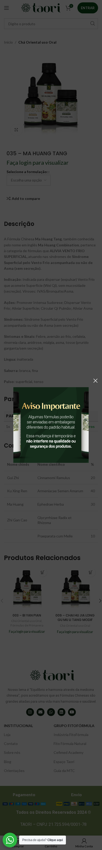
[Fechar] (95, 380)
